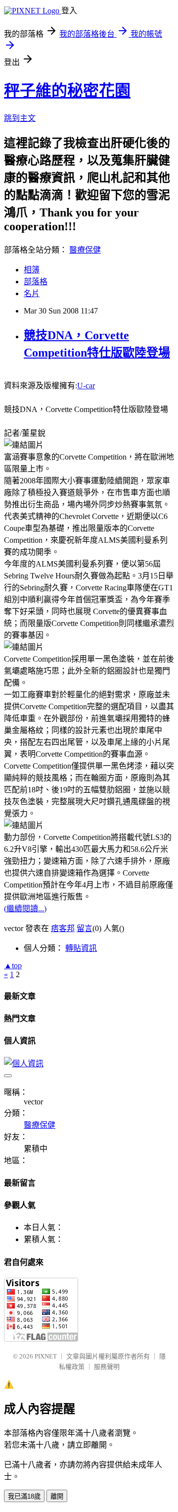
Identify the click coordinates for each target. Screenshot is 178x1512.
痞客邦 (63, 928)
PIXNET (46, 1356)
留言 (84, 928)
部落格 (35, 281)
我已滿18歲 (24, 1496)
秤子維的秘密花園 (67, 91)
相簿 (32, 269)
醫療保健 (85, 250)
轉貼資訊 (81, 948)
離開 (56, 1496)
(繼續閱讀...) (25, 908)
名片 (32, 293)
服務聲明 (107, 1366)
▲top (13, 965)
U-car (86, 385)
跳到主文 (20, 118)
